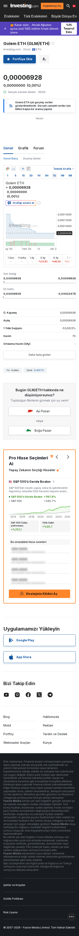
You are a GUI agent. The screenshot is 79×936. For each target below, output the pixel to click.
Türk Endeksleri (35, 16)
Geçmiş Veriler (32, 158)
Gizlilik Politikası (13, 898)
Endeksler (11, 16)
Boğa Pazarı (43, 430)
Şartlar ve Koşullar (14, 885)
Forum (38, 148)
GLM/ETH (39, 370)
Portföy (8, 734)
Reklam (48, 725)
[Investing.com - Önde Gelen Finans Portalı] (24, 5)
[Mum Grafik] (7, 168)
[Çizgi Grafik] (13, 168)
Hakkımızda (51, 717)
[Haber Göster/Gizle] (28, 168)
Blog (6, 717)
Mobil (7, 725)
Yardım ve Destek (55, 734)
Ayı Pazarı (43, 411)
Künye (47, 742)
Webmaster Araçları (16, 742)
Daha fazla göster (40, 354)
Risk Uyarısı (10, 912)
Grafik (23, 148)
